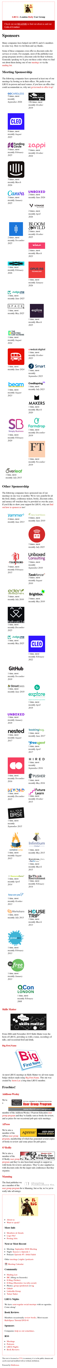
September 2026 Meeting (26, 1249)
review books (30, 1317)
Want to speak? (13, 1222)
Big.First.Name (9, 1045)
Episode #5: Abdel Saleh (25, 1254)
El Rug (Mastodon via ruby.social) (22, 1282)
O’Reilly (6, 1147)
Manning (7, 1176)
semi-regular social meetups (24, 1304)
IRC (8, 1277)
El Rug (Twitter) (13, 1280)
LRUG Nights (13, 1346)
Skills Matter (9, 1009)
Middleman (15, 1365)
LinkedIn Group (14, 1291)
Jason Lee (16, 1080)
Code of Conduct (12, 26)
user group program (10, 1188)
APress (6, 1124)
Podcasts (10, 1344)
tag (32, 1285)
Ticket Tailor (12, 1293)
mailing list (7, 65)
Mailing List (12, 1274)
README (22, 23)
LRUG (15, 16)
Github (10, 1288)
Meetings (11, 1341)
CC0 (20, 1358)
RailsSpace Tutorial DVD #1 (17, 1320)
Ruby (30, 16)
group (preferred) (21, 1285)
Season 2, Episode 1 (21, 1251)
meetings (35, 62)
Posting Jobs (12, 1238)
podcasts (29, 1259)
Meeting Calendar (15, 1264)
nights (21, 1259)
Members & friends (15, 1232)
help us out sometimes (24, 1330)
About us (11, 1219)
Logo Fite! (11, 1235)
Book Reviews (13, 1349)
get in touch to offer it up (42, 87)
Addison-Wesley (10, 1094)
